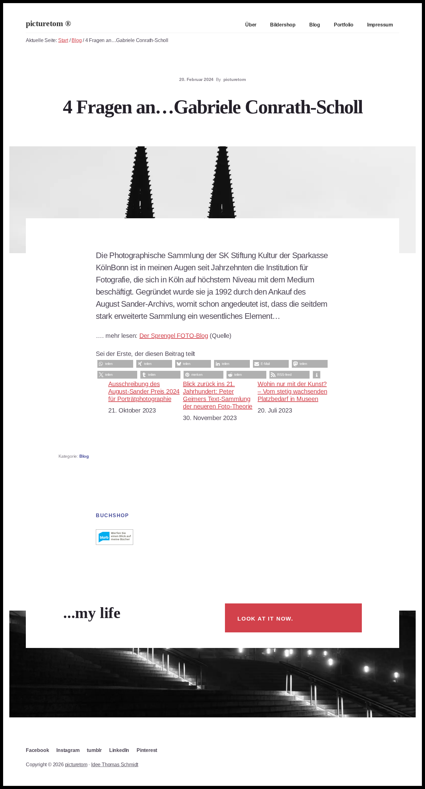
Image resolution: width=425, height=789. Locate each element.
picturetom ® (48, 23)
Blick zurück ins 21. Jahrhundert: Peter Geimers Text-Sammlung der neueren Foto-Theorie (217, 395)
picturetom (76, 764)
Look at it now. (265, 619)
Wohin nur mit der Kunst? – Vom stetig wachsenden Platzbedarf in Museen (292, 391)
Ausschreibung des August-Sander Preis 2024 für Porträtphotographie (144, 391)
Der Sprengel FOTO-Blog (173, 335)
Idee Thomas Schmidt (114, 764)
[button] (115, 364)
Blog (84, 456)
